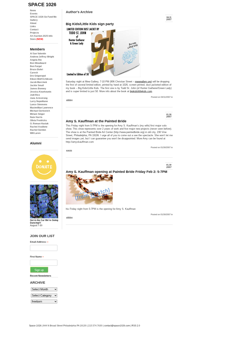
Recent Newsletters (40, 276)
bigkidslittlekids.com (141, 91)
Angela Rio (36, 60)
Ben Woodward (38, 63)
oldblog (69, 100)
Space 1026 (35, 326)
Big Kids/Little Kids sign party (90, 24)
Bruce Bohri (36, 69)
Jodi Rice (35, 95)
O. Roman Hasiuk (39, 123)
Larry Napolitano (39, 101)
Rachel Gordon (38, 130)
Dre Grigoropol (38, 76)
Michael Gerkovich (40, 111)
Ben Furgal (36, 66)
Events (34, 13)
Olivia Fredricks (38, 120)
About (33, 23)
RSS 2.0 (136, 326)
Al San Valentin (38, 53)
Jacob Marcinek (38, 82)
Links (33, 26)
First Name (37, 256)
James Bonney (38, 88)
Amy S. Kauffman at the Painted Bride (96, 121)
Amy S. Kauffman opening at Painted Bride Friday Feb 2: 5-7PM (116, 172)
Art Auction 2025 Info (41, 36)
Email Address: (39, 242)
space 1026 (42, 4)
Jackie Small (37, 85)
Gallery (34, 20)
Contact (34, 29)
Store (36, 39)
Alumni (35, 143)
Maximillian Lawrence (41, 107)
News (33, 10)
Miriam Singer (37, 114)
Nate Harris (36, 117)
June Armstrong (38, 98)
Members (37, 49)
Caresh (34, 72)
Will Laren (35, 133)
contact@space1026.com (117, 326)
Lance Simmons (38, 104)
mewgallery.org (143, 81)
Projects (34, 32)
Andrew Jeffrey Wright (42, 56)
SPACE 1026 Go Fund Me (43, 17)
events (69, 150)
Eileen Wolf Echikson (41, 79)
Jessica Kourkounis (40, 91)
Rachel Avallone (38, 126)
